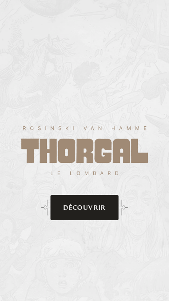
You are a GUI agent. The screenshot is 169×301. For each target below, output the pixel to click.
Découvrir (84, 207)
